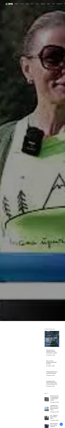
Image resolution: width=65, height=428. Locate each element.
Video (22, 183)
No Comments (54, 174)
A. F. (8, 183)
